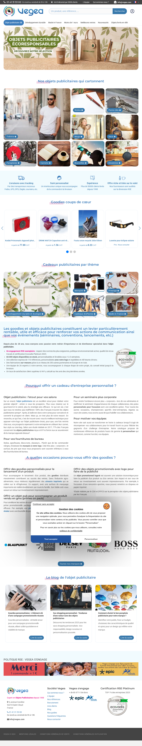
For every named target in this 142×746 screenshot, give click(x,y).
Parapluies (12, 163)
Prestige (113, 291)
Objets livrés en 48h (119, 22)
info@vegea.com (124, 2)
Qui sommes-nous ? (101, 2)
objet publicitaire (24, 401)
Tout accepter (50, 539)
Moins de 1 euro (71, 22)
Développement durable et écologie (24, 314)
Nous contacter (54, 719)
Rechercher (120, 11)
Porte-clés (114, 110)
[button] (67, 252)
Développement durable (35, 22)
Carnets (45, 163)
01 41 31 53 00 (15, 712)
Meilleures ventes (88, 22)
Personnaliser (91, 539)
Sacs (111, 136)
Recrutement (52, 703)
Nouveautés (103, 22)
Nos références (53, 699)
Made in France (54, 22)
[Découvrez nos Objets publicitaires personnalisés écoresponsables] (71, 48)
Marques (79, 291)
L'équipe (86, 2)
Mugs (78, 136)
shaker (7, 511)
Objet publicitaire (12, 22)
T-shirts (11, 136)
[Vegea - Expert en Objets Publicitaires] (23, 16)
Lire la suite (36, 638)
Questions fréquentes (56, 716)
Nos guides (52, 713)
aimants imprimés (53, 481)
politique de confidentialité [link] (71, 531)
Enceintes (114, 163)
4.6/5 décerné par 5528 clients (65, 2)
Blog (49, 709)
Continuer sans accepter (43, 504)
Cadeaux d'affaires (84, 314)
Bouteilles (80, 163)
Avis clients (52, 706)
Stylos (78, 110)
